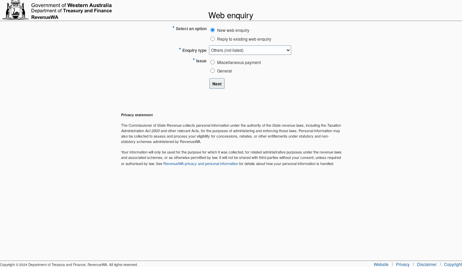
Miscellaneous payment (239, 62)
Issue (201, 61)
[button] (217, 83)
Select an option (191, 28)
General (224, 71)
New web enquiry (233, 30)
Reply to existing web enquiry (244, 39)
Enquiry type (194, 50)
